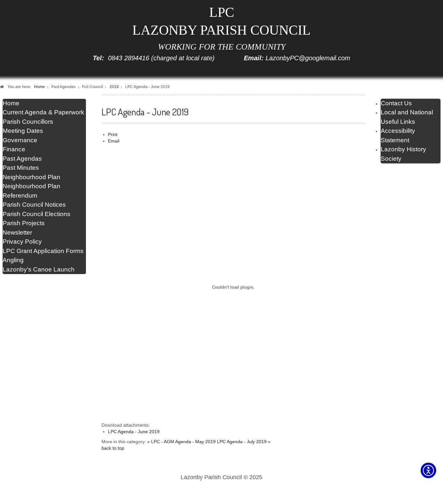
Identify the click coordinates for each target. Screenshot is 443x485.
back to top (113, 448)
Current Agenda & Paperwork (43, 112)
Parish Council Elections (36, 214)
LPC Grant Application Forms (43, 251)
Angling (13, 260)
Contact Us (396, 103)
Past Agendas (22, 158)
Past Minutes (21, 167)
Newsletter (17, 232)
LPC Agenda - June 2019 (134, 431)
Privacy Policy (22, 241)
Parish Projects (24, 223)
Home (11, 103)
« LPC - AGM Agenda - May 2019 (181, 441)
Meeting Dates (23, 130)
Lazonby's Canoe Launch (39, 269)
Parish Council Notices (34, 204)
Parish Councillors (28, 121)
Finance (14, 149)
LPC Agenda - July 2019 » (243, 441)
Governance (20, 140)
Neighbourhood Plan (31, 177)
